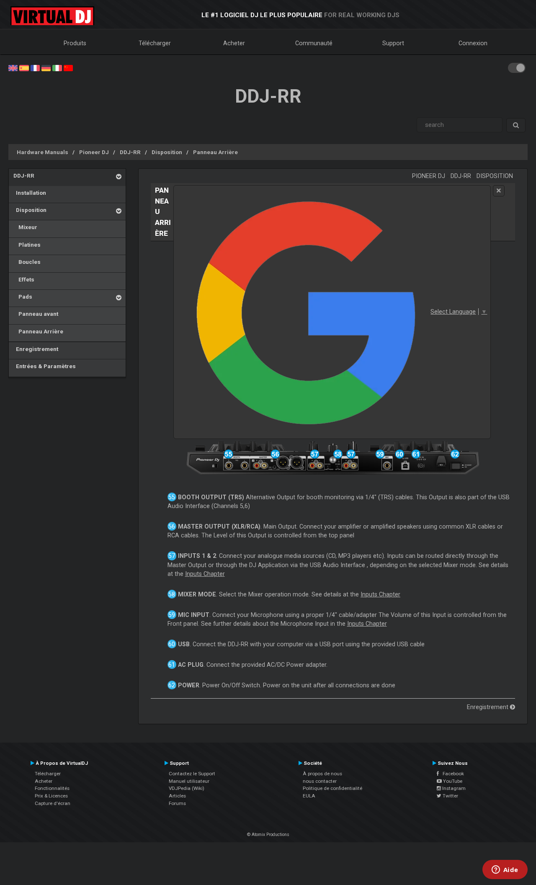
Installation (29, 192)
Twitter (449, 796)
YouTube (452, 781)
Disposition (167, 152)
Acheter (234, 43)
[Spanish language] (23, 67)
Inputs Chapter (205, 573)
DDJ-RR (130, 152)
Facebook (451, 774)
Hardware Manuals (42, 152)
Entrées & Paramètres (44, 366)
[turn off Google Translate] (499, 190)
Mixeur (25, 227)
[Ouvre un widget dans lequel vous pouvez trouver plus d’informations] (505, 870)
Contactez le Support (192, 774)
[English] (13, 67)
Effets (23, 279)
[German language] (46, 67)
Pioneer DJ (94, 152)
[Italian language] (57, 67)
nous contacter (320, 781)
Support (393, 43)
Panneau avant (35, 313)
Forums (177, 803)
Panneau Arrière (215, 152)
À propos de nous (322, 774)
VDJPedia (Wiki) (186, 788)
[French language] (35, 67)
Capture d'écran (52, 803)
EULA (309, 796)
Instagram (453, 788)
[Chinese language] (68, 67)
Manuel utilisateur (189, 781)
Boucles (27, 261)
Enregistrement (35, 349)
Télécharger (155, 43)
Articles (177, 796)
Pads (22, 296)
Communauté (313, 43)
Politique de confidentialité (332, 788)
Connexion (473, 43)
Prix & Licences (51, 796)
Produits (75, 43)
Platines (27, 244)
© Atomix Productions (268, 834)
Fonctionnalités (52, 788)
